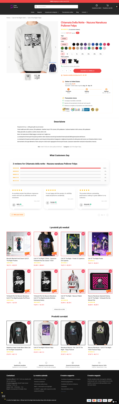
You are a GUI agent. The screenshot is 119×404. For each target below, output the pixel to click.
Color (62, 41)
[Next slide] (55, 47)
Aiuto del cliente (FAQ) (67, 389)
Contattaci (64, 386)
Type (62, 35)
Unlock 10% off (3, 396)
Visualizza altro (59, 309)
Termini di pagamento (67, 381)
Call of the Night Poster (95, 258)
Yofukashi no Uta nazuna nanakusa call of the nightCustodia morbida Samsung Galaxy (45, 298)
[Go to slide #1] (28, 77)
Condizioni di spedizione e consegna (70, 379)
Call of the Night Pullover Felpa (43, 347)
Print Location (65, 56)
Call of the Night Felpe (34, 18)
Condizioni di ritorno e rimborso (69, 384)
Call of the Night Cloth (19, 18)
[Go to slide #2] (37, 77)
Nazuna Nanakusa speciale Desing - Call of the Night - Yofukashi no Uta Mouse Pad (99, 298)
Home (8, 18)
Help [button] (116, 401)
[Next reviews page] (107, 215)
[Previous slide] (9, 47)
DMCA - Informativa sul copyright (43, 386)
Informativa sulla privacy (40, 384)
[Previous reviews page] (99, 215)
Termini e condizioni (39, 381)
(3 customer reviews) (74, 29)
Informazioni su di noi (40, 379)
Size (62, 51)
